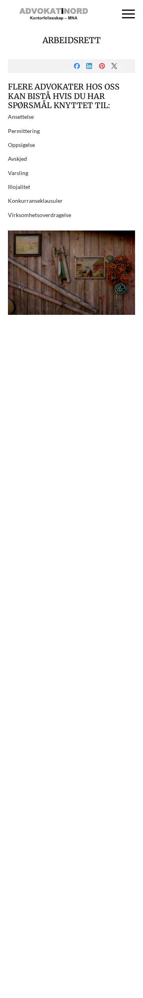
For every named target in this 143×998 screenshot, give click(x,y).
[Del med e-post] (127, 66)
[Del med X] (114, 66)
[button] (128, 14)
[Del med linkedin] (89, 66)
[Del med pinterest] (102, 66)
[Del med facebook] (77, 66)
